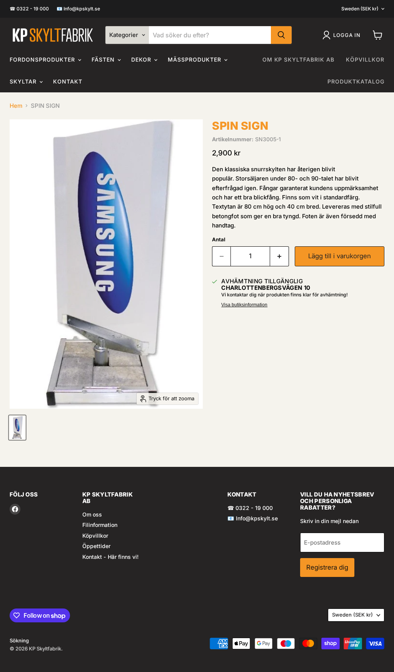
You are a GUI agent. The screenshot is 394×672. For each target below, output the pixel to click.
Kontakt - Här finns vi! (110, 556)
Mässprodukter (195, 59)
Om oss (92, 514)
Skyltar (24, 81)
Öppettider (96, 546)
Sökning (19, 640)
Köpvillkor (365, 59)
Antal (218, 239)
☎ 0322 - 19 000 (29, 9)
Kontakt (67, 81)
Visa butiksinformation (244, 305)
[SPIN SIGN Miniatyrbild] (17, 427)
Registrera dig (327, 567)
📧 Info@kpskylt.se (78, 9)
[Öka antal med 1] (279, 256)
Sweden (359, 9)
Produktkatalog (355, 81)
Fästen (104, 59)
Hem (16, 105)
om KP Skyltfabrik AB (298, 59)
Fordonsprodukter (43, 59)
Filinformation (99, 525)
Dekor (142, 59)
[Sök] (281, 35)
